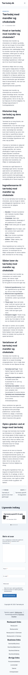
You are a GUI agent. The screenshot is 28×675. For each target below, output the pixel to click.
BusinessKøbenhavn (14, 647)
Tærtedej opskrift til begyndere (20, 492)
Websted (6, 584)
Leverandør (14, 665)
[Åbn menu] (24, 3)
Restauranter (14, 629)
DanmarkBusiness (14, 643)
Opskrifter (5, 11)
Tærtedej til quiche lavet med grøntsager (7, 493)
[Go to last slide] (4, 517)
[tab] (10, 524)
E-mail (5, 576)
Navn (5, 568)
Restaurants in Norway (14, 636)
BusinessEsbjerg (14, 654)
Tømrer (14, 668)
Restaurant (14, 626)
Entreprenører (14, 672)
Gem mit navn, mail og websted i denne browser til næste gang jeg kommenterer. (13, 589)
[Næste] (23, 517)
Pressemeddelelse (14, 661)
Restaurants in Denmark (14, 632)
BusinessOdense (14, 650)
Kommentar (6, 543)
